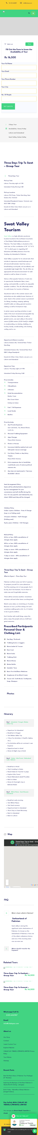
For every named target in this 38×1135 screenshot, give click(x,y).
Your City (5, 87)
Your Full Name (7, 63)
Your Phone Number (9, 79)
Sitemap (6, 1060)
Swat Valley (7, 236)
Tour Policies (7, 1057)
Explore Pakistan (9, 1047)
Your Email (5, 71)
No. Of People (6, 95)
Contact (6, 1040)
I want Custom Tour (10, 1044)
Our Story (7, 1037)
